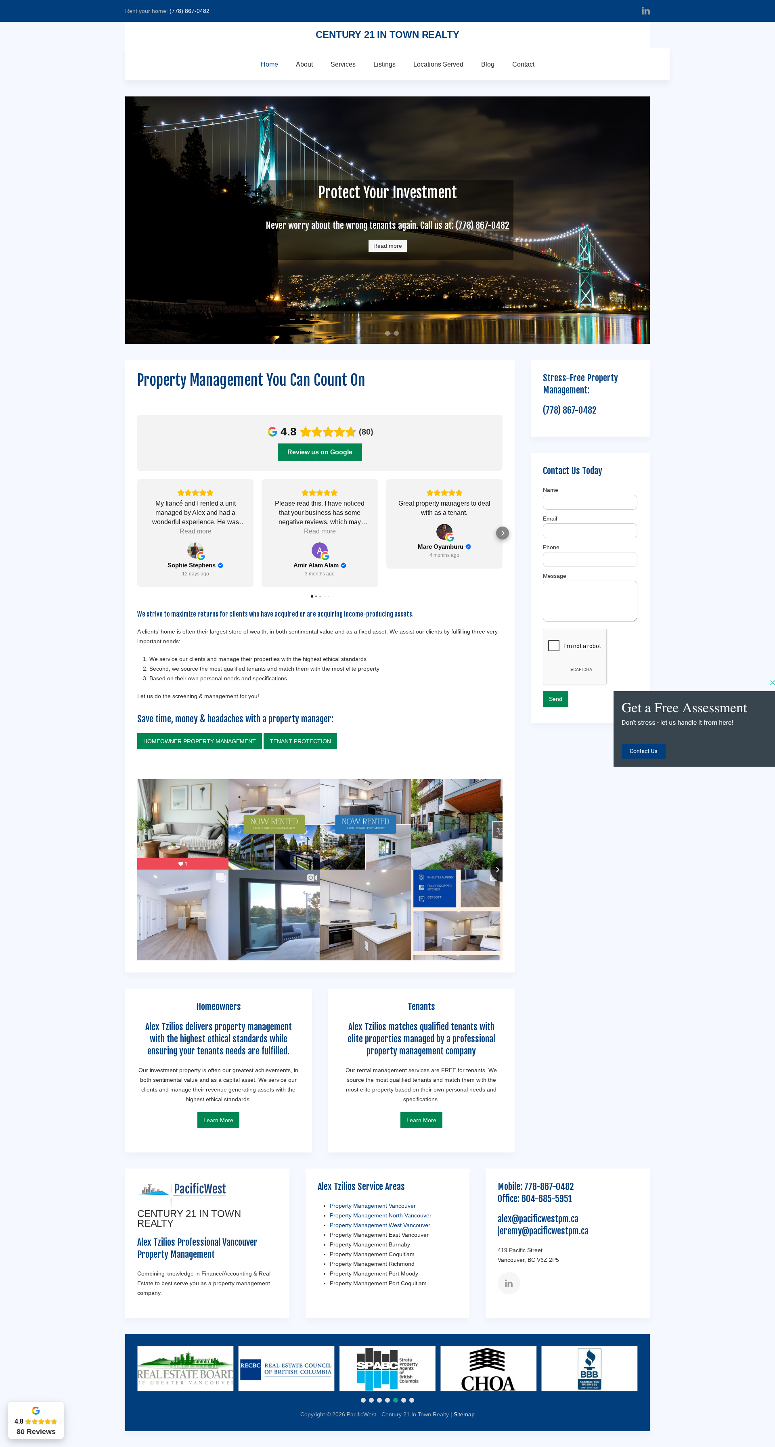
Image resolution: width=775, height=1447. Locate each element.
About (304, 64)
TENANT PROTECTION (300, 741)
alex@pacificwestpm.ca (538, 1218)
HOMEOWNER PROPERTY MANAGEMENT (199, 741)
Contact (523, 64)
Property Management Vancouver (373, 1205)
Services (343, 64)
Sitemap (464, 1414)
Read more (387, 246)
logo (381, 335)
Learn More (218, 1120)
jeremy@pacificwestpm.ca (543, 1230)
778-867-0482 (549, 1186)
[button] (137, 533)
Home (269, 64)
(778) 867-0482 (189, 11)
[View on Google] (195, 550)
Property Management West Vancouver (380, 1225)
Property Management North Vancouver (380, 1215)
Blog (487, 64)
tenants (398, 334)
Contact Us (644, 751)
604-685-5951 (547, 1198)
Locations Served (438, 64)
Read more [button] (196, 531)
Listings (384, 64)
